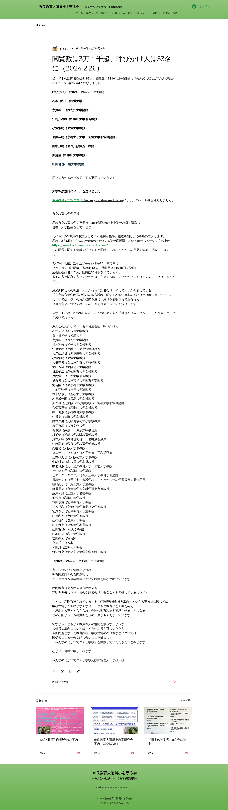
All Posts (40, 25)
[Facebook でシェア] (53, 671)
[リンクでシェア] (78, 671)
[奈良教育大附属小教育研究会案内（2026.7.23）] (114, 720)
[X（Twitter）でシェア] (62, 671)
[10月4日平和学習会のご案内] (60, 720)
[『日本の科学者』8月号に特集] (168, 720)
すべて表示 (186, 700)
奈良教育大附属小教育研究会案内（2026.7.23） (113, 742)
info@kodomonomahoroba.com (112, 786)
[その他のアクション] (174, 48)
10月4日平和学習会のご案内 (59, 740)
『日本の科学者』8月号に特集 (167, 742)
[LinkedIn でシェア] (70, 671)
